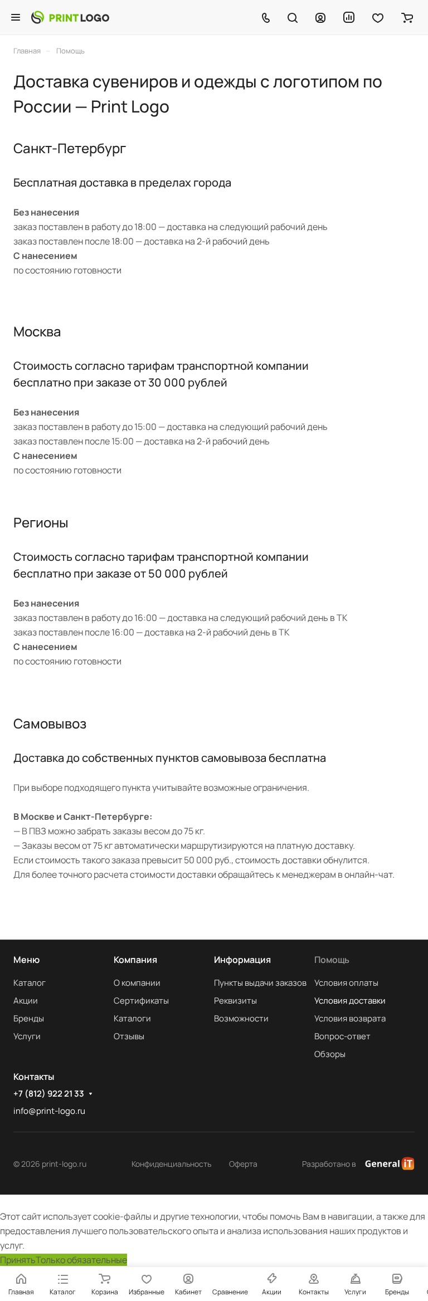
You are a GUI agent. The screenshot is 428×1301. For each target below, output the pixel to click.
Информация (242, 959)
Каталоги (132, 1018)
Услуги (27, 1036)
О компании (137, 983)
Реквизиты (235, 1000)
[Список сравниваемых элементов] (348, 17)
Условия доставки (350, 1000)
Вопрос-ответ (342, 1036)
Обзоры (330, 1054)
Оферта (243, 1163)
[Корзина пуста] (407, 17)
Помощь (331, 959)
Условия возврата (350, 1018)
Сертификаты (141, 1000)
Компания (135, 959)
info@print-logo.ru (49, 1111)
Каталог (29, 983)
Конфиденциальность (171, 1163)
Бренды (28, 1018)
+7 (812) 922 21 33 (48, 1094)
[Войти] (320, 17)
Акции (25, 1000)
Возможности (241, 1018)
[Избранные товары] (377, 17)
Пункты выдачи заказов (260, 983)
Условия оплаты (346, 983)
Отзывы (129, 1036)
